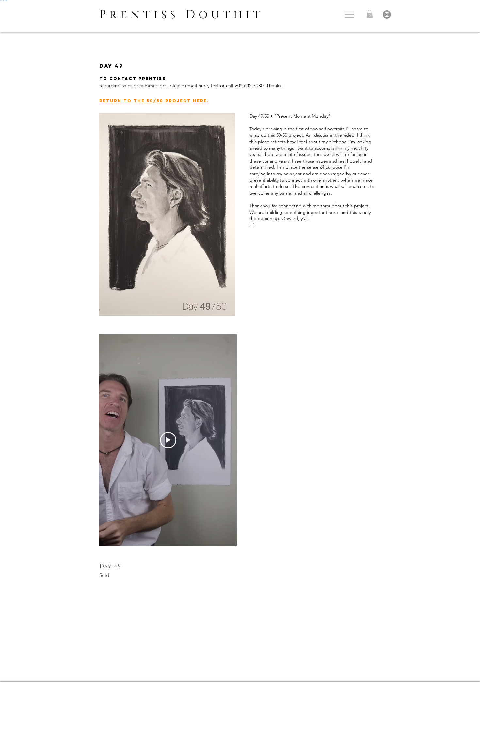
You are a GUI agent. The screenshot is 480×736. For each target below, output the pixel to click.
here (203, 85)
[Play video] (168, 440)
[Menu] (349, 15)
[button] (369, 14)
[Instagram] (387, 14)
